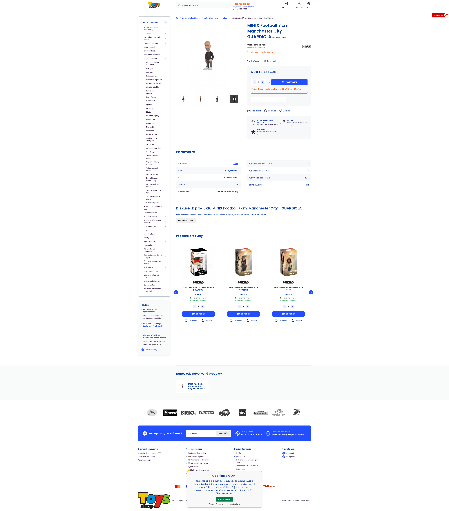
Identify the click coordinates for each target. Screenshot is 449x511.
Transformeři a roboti (152, 157)
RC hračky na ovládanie (149, 250)
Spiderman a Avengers (151, 139)
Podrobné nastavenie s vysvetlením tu (224, 504)
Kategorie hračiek (190, 18)
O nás (238, 453)
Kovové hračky (150, 226)
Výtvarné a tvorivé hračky (151, 276)
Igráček (149, 104)
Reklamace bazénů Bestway (247, 466)
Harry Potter (151, 97)
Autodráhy (148, 33)
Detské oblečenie (151, 43)
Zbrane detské (150, 285)
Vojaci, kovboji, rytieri (152, 169)
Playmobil (150, 127)
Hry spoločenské (150, 213)
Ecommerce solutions (291, 500)
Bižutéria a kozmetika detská (152, 38)
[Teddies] (278, 412)
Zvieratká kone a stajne (153, 197)
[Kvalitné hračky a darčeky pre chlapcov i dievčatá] (177, 18)
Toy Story (150, 152)
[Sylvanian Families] (260, 412)
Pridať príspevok (185, 221)
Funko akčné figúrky (151, 92)
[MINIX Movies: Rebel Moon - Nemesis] (243, 262)
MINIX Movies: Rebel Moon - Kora (288, 288)
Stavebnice (148, 267)
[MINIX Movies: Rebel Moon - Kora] (288, 262)
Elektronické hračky (152, 54)
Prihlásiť (223, 433)
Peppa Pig (150, 123)
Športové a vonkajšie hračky (152, 262)
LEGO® (146, 230)
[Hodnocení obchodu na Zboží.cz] (440, 15)
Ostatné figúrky (152, 116)
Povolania (148, 245)
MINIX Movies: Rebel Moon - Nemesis (243, 288)
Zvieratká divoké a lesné (153, 185)
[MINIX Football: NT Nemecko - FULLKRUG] (198, 262)
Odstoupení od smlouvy (198, 453)
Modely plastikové (151, 234)
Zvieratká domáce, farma (154, 191)
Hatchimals (151, 101)
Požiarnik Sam (151, 134)
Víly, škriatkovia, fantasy (152, 163)
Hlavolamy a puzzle (152, 203)
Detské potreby (150, 47)
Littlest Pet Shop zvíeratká (152, 63)
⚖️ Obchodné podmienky (198, 460)
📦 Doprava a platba (196, 456)
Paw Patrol (150, 119)
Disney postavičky (153, 83)
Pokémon (150, 131)
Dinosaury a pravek (154, 79)
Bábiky (146, 237)
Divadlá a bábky (152, 87)
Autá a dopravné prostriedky (151, 28)
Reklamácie (240, 456)
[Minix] (306, 47)
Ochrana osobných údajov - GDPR (247, 461)
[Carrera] (206, 412)
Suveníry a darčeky (151, 271)
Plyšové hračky (150, 241)
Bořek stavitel (151, 76)
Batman (149, 72)
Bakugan (149, 68)
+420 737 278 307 (241, 4)
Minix (225, 18)
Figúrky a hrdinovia (210, 18)
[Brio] (188, 412)
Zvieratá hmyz (152, 174)
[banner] (154, 6)
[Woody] (297, 412)
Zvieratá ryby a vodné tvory (152, 179)
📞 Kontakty (193, 467)
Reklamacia (240, 469)
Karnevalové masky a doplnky (152, 221)
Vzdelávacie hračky (152, 281)
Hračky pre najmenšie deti (153, 207)
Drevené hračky (150, 51)
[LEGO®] (242, 412)
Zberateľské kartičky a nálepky (153, 256)
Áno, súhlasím (224, 499)
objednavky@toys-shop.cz (243, 6)
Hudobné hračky (150, 216)
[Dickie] (224, 412)
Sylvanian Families (153, 148)
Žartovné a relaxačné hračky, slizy (152, 289)
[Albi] (152, 412)
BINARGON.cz (306, 500)
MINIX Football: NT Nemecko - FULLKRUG (198, 288)
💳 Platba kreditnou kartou (198, 470)
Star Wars (150, 144)
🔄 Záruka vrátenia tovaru (198, 463)
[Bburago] (170, 412)
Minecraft (150, 108)
